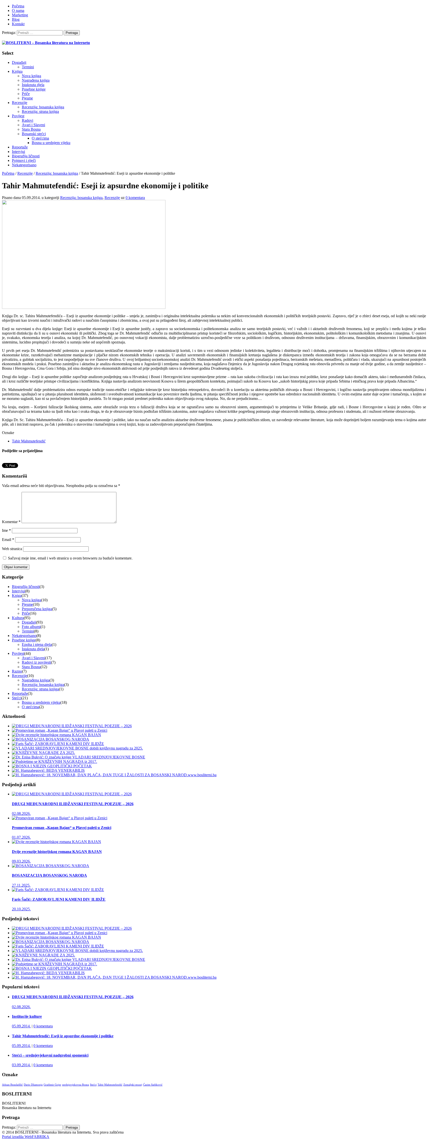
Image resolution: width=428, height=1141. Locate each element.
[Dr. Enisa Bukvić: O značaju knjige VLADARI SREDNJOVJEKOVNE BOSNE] (78, 757)
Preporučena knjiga (37, 609)
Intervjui (18, 151)
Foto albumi (31, 627)
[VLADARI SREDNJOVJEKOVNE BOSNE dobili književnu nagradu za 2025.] (77, 748)
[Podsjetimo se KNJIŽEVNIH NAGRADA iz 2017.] (54, 761)
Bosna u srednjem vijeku (51, 143)
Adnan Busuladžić (12, 1084)
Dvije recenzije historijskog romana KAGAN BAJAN (57, 852)
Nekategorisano (24, 165)
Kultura (18, 618)
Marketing (20, 15)
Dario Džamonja (33, 1084)
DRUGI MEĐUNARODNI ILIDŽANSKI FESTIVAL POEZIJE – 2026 (73, 804)
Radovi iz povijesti (36, 662)
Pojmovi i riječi (24, 160)
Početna (18, 6)
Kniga (17, 595)
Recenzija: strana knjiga (40, 111)
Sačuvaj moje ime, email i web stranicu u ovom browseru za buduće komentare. (70, 558)
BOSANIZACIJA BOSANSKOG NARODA (49, 875)
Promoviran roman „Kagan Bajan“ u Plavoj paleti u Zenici (61, 827)
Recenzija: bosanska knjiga (43, 107)
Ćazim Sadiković (152, 1084)
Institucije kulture (27, 1016)
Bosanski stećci (34, 134)
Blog (16, 19)
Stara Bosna (31, 129)
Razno (17, 671)
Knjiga (17, 71)
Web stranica (12, 549)
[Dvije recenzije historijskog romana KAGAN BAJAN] (56, 735)
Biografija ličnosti (26, 156)
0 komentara (43, 1026)
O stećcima (40, 138)
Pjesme (27, 98)
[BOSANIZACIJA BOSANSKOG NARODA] (50, 739)
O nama (18, 10)
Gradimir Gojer (52, 1084)
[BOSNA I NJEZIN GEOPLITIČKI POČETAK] (52, 766)
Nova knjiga (31, 76)
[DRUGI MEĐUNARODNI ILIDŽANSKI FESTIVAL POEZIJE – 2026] (72, 726)
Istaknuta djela (33, 85)
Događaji (19, 62)
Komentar (11, 522)
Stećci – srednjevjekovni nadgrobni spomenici (50, 1055)
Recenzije (19, 102)
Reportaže (20, 147)
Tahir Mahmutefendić (29, 441)
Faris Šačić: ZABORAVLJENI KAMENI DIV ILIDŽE (59, 899)
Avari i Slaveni (33, 125)
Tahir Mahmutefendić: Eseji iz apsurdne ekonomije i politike (62, 1036)
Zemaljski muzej (132, 1084)
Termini (28, 67)
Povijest (18, 116)
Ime (6, 530)
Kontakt (18, 24)
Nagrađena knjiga (36, 80)
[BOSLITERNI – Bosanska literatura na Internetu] (46, 43)
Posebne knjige (34, 89)
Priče (26, 94)
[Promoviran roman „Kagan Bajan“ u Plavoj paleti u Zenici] (59, 730)
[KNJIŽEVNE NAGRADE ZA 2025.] (43, 753)
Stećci (16, 698)
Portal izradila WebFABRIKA (25, 1137)
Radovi (27, 120)
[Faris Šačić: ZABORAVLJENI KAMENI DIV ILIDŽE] (58, 744)
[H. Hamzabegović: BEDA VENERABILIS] (48, 770)
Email (8, 539)
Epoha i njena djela (37, 644)
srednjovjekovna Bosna (75, 1084)
